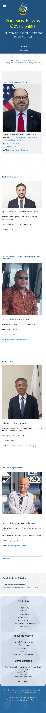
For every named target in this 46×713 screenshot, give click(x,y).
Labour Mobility (23, 620)
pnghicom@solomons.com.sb (17, 340)
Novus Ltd (33, 698)
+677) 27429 (11, 147)
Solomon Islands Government (23, 23)
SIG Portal (24, 627)
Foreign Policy (24, 608)
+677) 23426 (14, 143)
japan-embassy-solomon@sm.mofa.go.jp (21, 446)
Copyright (23, 651)
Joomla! (19, 700)
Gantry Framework (32, 700)
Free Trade (24, 617)
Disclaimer (24, 648)
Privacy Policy (24, 645)
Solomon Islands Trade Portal (24, 623)
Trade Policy (23, 611)
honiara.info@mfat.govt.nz (16, 546)
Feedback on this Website (24, 654)
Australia (6, 558)
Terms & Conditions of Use (24, 642)
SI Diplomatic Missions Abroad (14, 585)
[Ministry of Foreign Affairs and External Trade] (23, 8)
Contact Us (24, 50)
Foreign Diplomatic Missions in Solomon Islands (20, 588)
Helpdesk (24, 46)
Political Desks (24, 614)
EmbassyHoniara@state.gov (18, 150)
